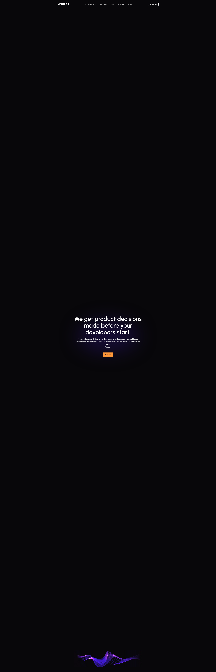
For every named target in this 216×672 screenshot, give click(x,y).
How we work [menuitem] (120, 4)
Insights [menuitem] (112, 4)
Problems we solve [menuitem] (89, 4)
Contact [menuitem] (130, 4)
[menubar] (108, 4)
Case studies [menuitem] (102, 4)
